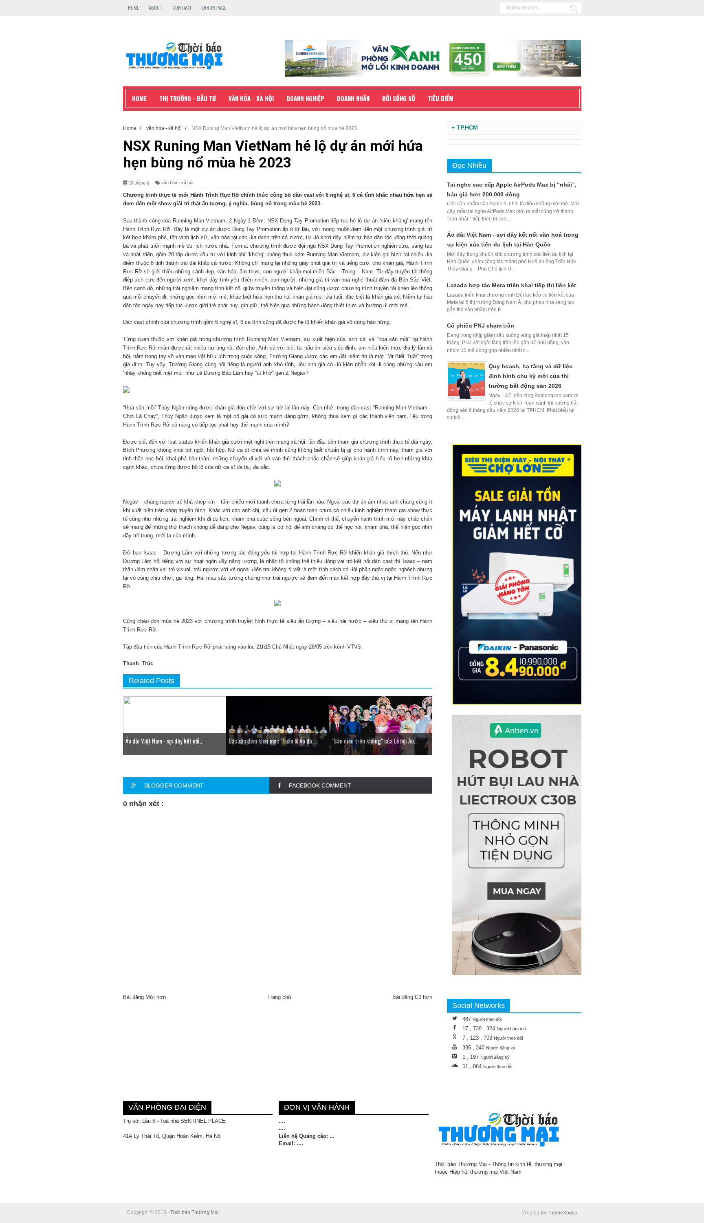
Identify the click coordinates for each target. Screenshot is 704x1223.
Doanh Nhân (353, 98)
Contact (182, 7)
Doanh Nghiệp (305, 98)
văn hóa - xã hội (177, 182)
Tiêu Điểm (440, 98)
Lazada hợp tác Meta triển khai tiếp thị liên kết (511, 285)
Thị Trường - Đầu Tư (187, 98)
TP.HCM (467, 128)
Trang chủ (279, 997)
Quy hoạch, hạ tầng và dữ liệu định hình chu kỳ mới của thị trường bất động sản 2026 (530, 376)
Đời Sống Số (398, 98)
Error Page (214, 7)
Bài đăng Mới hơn (144, 997)
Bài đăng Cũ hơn (412, 997)
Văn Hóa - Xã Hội (251, 98)
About (156, 7)
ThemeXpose (562, 1213)
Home (133, 7)
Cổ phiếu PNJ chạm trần (480, 325)
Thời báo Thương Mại (194, 1212)
